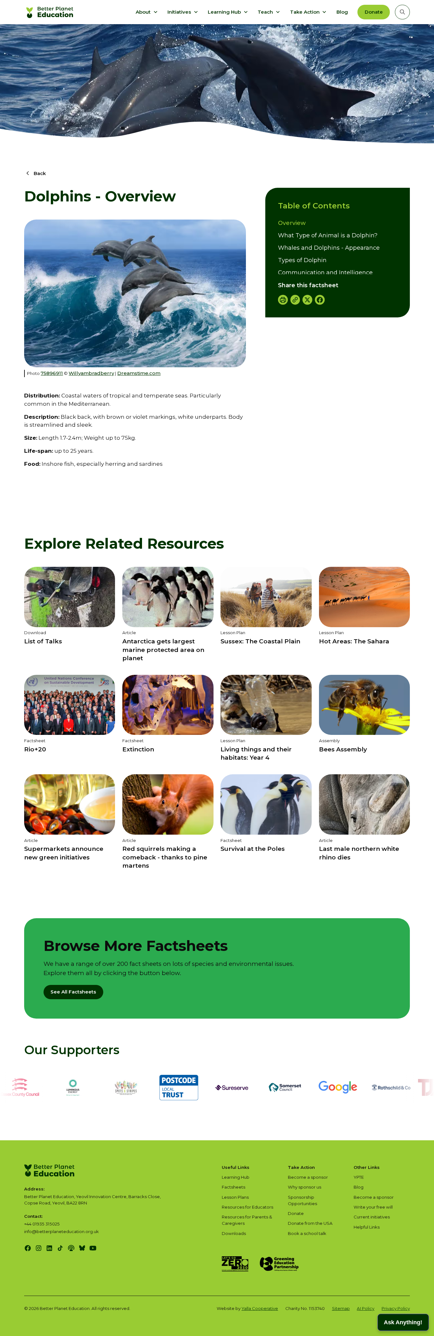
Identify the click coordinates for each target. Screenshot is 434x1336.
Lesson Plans (235, 1197)
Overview (292, 223)
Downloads (234, 1233)
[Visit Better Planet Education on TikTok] (60, 1248)
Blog (342, 12)
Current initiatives (372, 1216)
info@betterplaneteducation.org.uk (61, 1231)
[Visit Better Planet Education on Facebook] (27, 1248)
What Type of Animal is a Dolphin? (327, 235)
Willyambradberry (91, 373)
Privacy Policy (396, 1308)
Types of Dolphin (302, 260)
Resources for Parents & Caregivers (247, 1220)
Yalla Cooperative (259, 1308)
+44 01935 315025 (42, 1223)
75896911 (52, 373)
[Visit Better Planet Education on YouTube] (93, 1248)
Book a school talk (307, 1233)
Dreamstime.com (138, 373)
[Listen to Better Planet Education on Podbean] (71, 1248)
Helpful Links (367, 1227)
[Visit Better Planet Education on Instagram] (38, 1248)
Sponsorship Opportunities (302, 1200)
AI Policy (365, 1308)
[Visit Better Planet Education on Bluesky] (82, 1248)
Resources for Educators (247, 1207)
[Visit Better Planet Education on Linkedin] (49, 1248)
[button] (147, 12)
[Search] (402, 12)
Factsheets (233, 1187)
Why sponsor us (304, 1187)
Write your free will (373, 1207)
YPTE (359, 1177)
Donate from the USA (310, 1223)
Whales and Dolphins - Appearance (329, 247)
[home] (50, 12)
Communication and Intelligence (325, 272)
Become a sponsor (308, 1177)
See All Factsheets (73, 992)
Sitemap (341, 1308)
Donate (374, 12)
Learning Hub (235, 1177)
